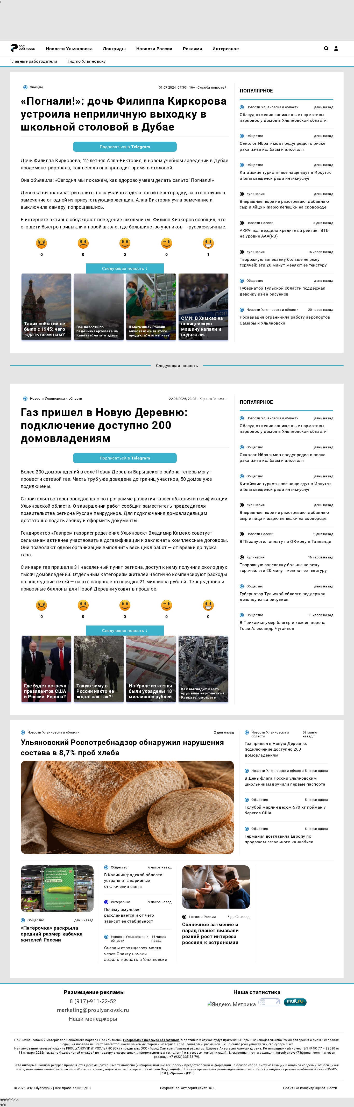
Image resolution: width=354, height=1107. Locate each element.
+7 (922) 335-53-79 (183, 1057)
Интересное (121, 902)
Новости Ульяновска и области (272, 107)
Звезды (36, 87)
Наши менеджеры (93, 1019)
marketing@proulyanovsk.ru (93, 1010)
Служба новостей (211, 87)
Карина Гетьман (213, 399)
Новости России (259, 223)
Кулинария (255, 194)
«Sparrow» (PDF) (181, 1073)
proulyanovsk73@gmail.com (299, 1052)
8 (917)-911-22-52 (93, 1001)
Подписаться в (125, 146)
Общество (254, 136)
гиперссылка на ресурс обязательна (151, 1040)
